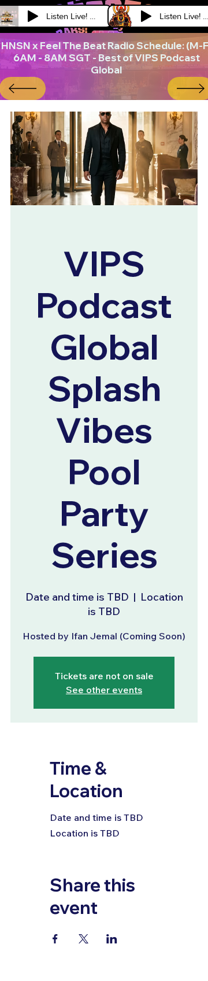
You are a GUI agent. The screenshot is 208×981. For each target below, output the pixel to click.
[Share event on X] (83, 938)
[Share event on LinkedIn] (111, 938)
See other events (104, 689)
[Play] (33, 16)
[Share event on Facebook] (55, 938)
